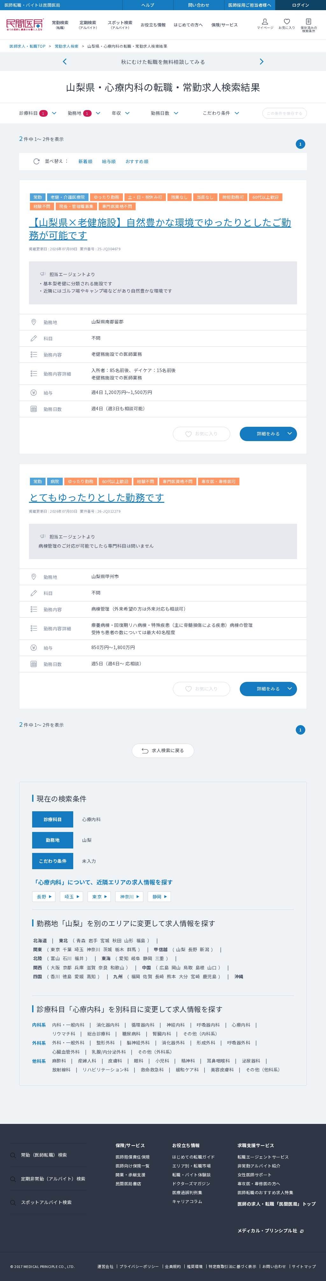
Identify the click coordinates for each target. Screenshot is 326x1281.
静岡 (157, 896)
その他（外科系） (156, 1052)
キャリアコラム (187, 1201)
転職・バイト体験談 (191, 1175)
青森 (81, 940)
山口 (211, 967)
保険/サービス (224, 25)
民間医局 (25, 24)
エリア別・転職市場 (191, 1166)
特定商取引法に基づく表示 (232, 1266)
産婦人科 (87, 1060)
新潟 (204, 949)
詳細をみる (268, 433)
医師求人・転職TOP (28, 46)
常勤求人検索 (67, 46)
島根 (200, 967)
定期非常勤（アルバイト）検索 (53, 1178)
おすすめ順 (137, 161)
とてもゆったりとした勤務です (96, 497)
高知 (91, 976)
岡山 (176, 967)
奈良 (103, 967)
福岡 (135, 976)
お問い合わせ (274, 1266)
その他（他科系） (264, 1069)
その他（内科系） (201, 1033)
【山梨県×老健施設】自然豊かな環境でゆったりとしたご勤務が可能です (160, 228)
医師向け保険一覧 (133, 1166)
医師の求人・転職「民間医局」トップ (276, 1204)
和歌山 (117, 967)
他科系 (39, 1061)
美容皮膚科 (222, 1069)
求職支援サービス (255, 1145)
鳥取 (188, 967)
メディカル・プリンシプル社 (267, 1230)
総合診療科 (98, 1033)
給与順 (109, 161)
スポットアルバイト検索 (46, 1202)
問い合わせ (199, 5)
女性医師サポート (254, 1175)
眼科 (138, 1060)
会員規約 (173, 1266)
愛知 (123, 958)
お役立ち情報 (153, 25)
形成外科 (206, 1042)
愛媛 (79, 976)
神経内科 (176, 1024)
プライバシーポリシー (139, 1266)
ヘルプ (147, 5)
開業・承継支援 (131, 1175)
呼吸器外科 (239, 1042)
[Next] (261, 62)
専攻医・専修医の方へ (258, 1184)
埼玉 (69, 896)
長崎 (159, 976)
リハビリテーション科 (105, 1069)
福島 (140, 940)
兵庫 (79, 967)
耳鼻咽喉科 (218, 1060)
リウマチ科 (63, 1033)
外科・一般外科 (68, 1042)
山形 (128, 940)
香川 (55, 976)
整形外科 (105, 1042)
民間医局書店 (128, 1184)
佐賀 (147, 976)
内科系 (39, 1024)
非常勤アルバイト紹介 (258, 1166)
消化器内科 (108, 1024)
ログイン (300, 5)
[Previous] (64, 62)
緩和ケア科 (187, 1069)
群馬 (131, 949)
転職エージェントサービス (263, 1157)
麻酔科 (59, 1060)
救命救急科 (152, 1069)
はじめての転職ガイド (193, 1157)
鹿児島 (210, 976)
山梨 (180, 949)
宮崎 (195, 976)
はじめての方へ (188, 25)
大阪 (55, 967)
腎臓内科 (161, 1033)
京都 (67, 967)
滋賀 (91, 967)
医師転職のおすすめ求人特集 (265, 1192)
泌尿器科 (251, 1060)
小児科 (162, 1060)
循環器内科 (143, 1024)
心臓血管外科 (66, 1052)
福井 (79, 958)
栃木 (119, 949)
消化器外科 (173, 1042)
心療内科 (241, 1024)
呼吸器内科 (208, 1024)
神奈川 (127, 896)
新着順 (86, 161)
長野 (41, 896)
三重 (159, 958)
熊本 (171, 976)
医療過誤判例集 (187, 1192)
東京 (97, 896)
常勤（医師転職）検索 (44, 1155)
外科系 (39, 1043)
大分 (183, 976)
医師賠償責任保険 (133, 1157)
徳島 (67, 976)
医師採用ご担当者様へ (249, 5)
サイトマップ (304, 1266)
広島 (164, 967)
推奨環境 (195, 1266)
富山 (55, 958)
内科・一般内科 (68, 1024)
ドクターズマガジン (191, 1184)
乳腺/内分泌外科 (109, 1052)
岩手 (93, 940)
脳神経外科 (138, 1042)
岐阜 (135, 958)
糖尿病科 (131, 1033)
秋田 (117, 940)
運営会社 (105, 1266)
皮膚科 (115, 1060)
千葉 (67, 949)
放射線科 (61, 1069)
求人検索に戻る (168, 750)
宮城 (105, 940)
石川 (67, 958)
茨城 (107, 949)
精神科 (188, 1060)
